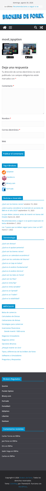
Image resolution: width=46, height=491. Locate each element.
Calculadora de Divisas (11, 316)
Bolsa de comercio (9, 312)
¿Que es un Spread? (10, 291)
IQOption (10, 171)
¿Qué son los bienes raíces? (13, 204)
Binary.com (10, 183)
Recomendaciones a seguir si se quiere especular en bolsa (25, 7)
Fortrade (5, 401)
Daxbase (5, 421)
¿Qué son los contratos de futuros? (15, 259)
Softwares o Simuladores (11, 355)
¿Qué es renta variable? (11, 287)
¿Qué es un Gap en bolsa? (12, 263)
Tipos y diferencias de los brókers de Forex (19, 351)
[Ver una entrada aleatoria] (41, 27)
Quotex (5, 386)
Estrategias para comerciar (12, 324)
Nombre (6, 118)
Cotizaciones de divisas (11, 320)
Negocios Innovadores (10, 336)
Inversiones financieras (11, 328)
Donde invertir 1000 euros (14, 331)
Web (4, 141)
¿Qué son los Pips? (9, 279)
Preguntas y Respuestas (11, 359)
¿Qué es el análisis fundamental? (15, 267)
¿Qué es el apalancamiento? (13, 247)
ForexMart (6, 406)
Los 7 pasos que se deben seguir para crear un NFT (22, 227)
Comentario (8, 86)
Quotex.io (11, 177)
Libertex (5, 416)
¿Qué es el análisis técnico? (12, 271)
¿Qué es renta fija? (9, 283)
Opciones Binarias (9, 344)
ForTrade (9, 189)
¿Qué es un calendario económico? (15, 255)
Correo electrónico (11, 130)
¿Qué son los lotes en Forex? (13, 275)
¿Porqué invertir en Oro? (11, 348)
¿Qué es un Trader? (9, 294)
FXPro (17, 436)
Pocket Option (8, 391)
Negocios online (8, 340)
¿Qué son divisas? (9, 243)
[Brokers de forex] (5, 27)
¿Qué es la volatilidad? (10, 298)
